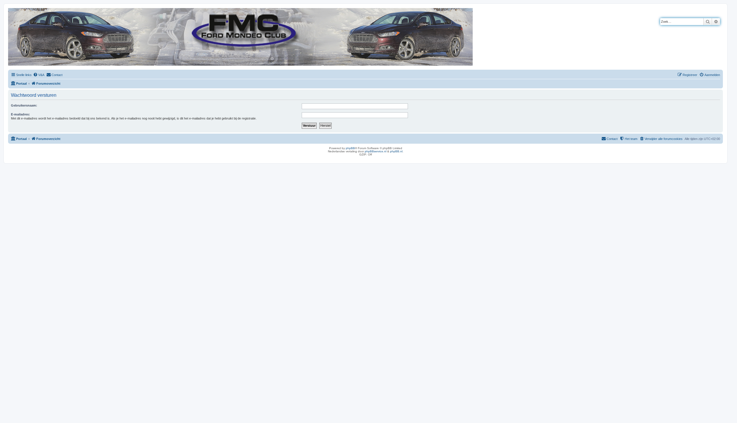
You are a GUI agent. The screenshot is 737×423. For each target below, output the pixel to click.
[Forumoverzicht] (13, 11)
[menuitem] (38, 74)
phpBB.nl (396, 151)
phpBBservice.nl (375, 151)
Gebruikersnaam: (24, 105)
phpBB (350, 148)
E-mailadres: (20, 114)
